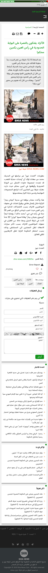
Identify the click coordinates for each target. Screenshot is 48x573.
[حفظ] (21, 34)
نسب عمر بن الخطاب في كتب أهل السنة (28, 456)
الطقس (11, 528)
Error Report (34, 264)
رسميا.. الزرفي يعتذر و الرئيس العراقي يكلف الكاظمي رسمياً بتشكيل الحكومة (24, 435)
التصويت (3, 528)
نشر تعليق (35, 273)
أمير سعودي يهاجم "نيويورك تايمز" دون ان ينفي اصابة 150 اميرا (24, 428)
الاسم (41, 308)
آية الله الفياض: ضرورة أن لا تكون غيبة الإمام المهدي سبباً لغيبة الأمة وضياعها (23, 396)
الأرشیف (28, 528)
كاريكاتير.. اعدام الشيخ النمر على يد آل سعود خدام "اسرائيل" (25, 469)
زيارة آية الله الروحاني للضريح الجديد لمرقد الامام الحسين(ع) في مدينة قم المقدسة (25, 503)
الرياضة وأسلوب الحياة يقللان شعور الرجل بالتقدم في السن (24, 381)
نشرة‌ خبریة (22, 534)
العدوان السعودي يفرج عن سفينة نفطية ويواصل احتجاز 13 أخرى (23, 414)
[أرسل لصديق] (17, 34)
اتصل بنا (36, 528)
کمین (31, 283)
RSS (14, 534)
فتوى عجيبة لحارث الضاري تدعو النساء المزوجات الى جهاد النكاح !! (24, 510)
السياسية (28, 27)
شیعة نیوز (20, 283)
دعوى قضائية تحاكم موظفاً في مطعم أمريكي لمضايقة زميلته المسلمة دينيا (24, 389)
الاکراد (28, 279)
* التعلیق (40, 337)
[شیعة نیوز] (24, 1)
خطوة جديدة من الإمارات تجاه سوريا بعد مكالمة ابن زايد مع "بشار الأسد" (23, 421)
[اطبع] (13, 34)
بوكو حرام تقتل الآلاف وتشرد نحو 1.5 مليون (27, 452)
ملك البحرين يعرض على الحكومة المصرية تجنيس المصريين (25, 462)
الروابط (19, 528)
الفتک (39, 283)
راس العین (18, 279)
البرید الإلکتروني (38, 317)
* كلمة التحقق (39, 325)
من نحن (45, 528)
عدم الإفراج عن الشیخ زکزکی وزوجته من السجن (26, 401)
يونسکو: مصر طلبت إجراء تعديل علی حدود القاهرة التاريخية (25, 374)
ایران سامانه (14, 570)
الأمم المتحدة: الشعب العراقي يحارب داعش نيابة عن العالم (24, 476)
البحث (31, 534)
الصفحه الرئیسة (38, 27)
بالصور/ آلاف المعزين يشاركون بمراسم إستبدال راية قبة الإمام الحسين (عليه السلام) (24, 517)
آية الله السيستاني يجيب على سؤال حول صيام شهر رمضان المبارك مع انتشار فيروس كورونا (25, 407)
